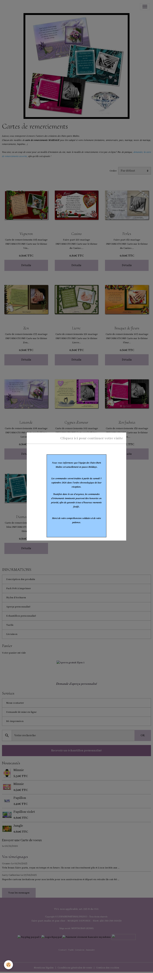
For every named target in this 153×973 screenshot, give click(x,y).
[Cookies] (8, 964)
